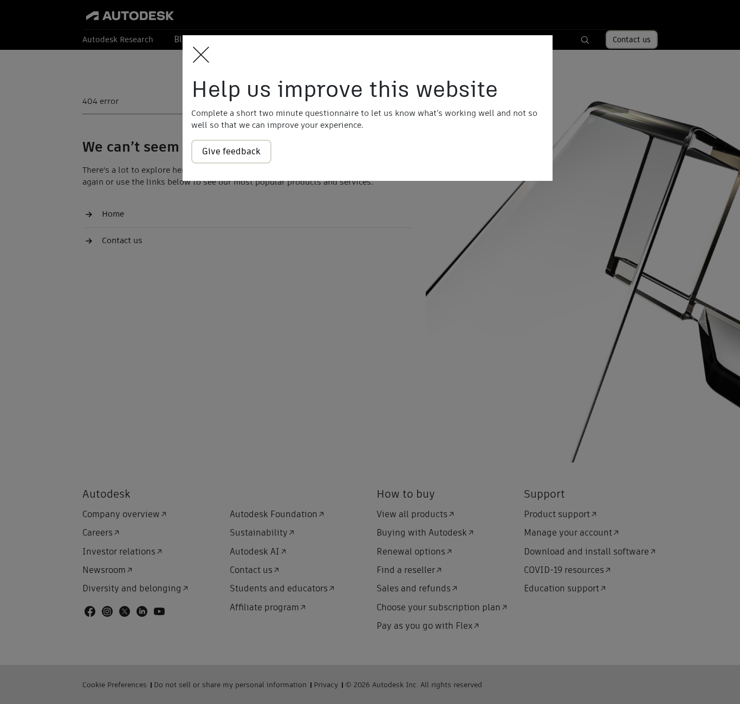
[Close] (198, 55)
